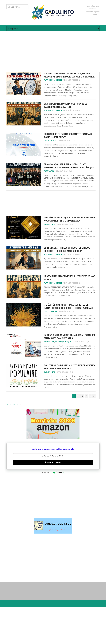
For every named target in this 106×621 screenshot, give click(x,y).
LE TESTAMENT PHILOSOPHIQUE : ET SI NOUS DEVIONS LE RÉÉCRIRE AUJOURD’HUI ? (67, 249)
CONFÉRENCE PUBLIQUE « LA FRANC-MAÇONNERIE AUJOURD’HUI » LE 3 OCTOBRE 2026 (70, 219)
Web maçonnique (63, 342)
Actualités (49, 171)
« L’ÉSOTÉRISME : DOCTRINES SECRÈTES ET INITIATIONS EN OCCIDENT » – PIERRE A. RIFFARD (68, 306)
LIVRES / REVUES (50, 141)
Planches (48, 80)
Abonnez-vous (53, 462)
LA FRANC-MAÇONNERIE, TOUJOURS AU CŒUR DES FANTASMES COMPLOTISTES (69, 337)
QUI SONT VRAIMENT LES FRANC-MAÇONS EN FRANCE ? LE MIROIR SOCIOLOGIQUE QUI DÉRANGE (69, 75)
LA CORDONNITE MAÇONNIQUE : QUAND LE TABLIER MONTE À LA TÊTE (65, 105)
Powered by (47, 472)
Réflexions (59, 80)
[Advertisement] (53, 49)
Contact (96, 14)
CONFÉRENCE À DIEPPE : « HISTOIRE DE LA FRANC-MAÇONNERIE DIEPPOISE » (69, 367)
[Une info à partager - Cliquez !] (53, 526)
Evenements (49, 224)
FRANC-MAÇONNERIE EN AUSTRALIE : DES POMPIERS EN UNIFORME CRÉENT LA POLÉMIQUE (69, 166)
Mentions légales (92, 11)
